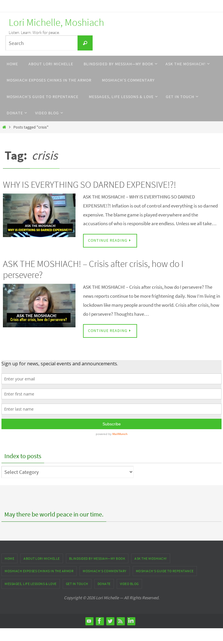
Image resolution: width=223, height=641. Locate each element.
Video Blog (129, 584)
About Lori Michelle (42, 558)
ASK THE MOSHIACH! (150, 558)
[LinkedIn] (131, 621)
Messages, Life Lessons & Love (31, 584)
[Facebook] (99, 621)
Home (9, 558)
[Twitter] (110, 621)
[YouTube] (89, 621)
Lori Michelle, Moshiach (56, 22)
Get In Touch (77, 584)
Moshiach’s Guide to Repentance (165, 571)
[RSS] (120, 621)
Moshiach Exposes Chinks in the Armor (39, 571)
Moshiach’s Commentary (105, 571)
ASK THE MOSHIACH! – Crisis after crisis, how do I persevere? (93, 269)
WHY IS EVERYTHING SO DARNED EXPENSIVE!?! (89, 184)
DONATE (104, 584)
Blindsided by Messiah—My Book (97, 558)
